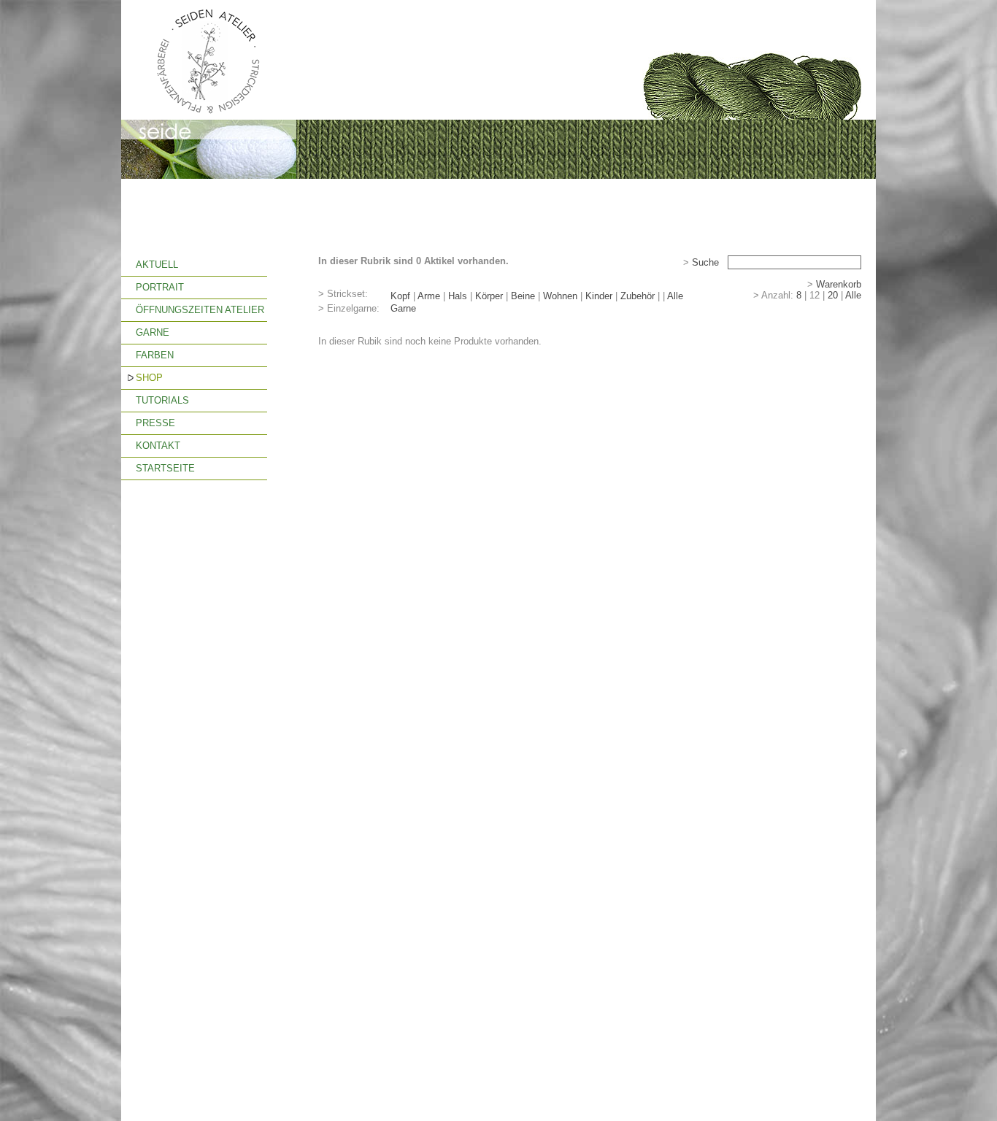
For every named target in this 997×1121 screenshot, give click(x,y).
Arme (428, 295)
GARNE (152, 332)
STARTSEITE (165, 468)
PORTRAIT (160, 287)
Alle (675, 295)
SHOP (149, 377)
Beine (523, 295)
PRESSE (155, 422)
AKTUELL (157, 264)
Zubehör (637, 295)
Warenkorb (838, 284)
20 (833, 295)
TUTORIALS (162, 400)
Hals (457, 295)
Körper (489, 295)
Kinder (598, 295)
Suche (705, 262)
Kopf (400, 295)
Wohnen (560, 295)
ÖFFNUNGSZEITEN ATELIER (200, 309)
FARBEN (155, 355)
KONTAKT (158, 445)
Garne (403, 308)
